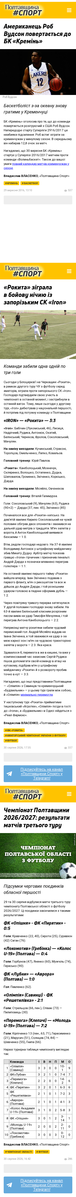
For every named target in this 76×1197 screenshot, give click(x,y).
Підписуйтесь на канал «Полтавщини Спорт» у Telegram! (41, 773)
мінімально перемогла (37, 694)
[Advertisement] (38, 233)
